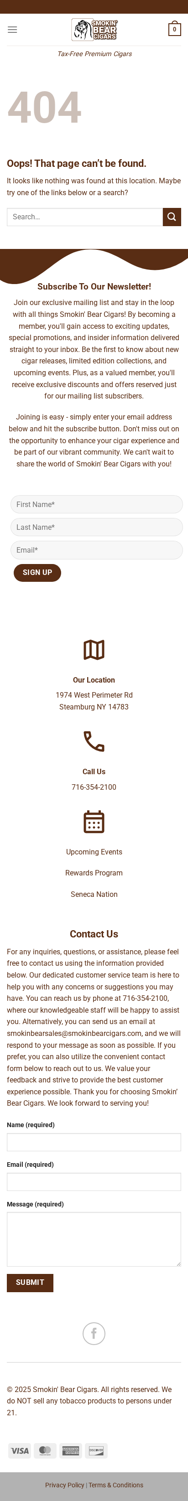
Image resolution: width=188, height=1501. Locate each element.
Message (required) (35, 1204)
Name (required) (31, 1125)
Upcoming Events (94, 852)
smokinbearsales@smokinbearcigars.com (74, 1033)
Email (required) (30, 1165)
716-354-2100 (94, 787)
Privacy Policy (64, 1485)
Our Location (94, 680)
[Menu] (12, 29)
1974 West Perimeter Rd (94, 695)
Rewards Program (94, 873)
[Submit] (172, 217)
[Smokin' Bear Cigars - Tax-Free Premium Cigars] (94, 30)
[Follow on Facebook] (94, 1333)
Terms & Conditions (116, 1485)
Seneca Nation (94, 894)
